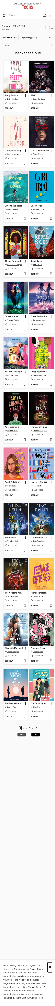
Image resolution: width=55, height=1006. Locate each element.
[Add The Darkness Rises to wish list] (51, 163)
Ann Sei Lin (37, 265)
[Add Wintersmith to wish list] (25, 550)
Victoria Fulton (13, 320)
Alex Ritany (11, 486)
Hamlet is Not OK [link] (39, 482)
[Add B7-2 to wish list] (51, 108)
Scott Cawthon (39, 99)
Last (35, 734)
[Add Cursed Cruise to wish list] (25, 329)
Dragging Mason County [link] (40, 372)
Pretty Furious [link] (11, 95)
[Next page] (36, 728)
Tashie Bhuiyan (13, 652)
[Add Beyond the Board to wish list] (25, 219)
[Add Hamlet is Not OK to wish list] (51, 495)
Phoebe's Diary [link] (38, 648)
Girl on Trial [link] (36, 206)
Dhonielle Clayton (40, 430)
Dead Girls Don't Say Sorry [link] (14, 482)
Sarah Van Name (39, 320)
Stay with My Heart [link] (14, 648)
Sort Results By (9, 37)
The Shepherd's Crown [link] (40, 537)
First (22, 734)
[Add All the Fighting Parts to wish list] (25, 274)
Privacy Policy (36, 969)
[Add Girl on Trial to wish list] (51, 219)
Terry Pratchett (12, 541)
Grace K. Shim (12, 375)
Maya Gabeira (12, 209)
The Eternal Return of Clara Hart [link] (14, 703)
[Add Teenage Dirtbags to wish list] (51, 606)
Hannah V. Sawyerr (14, 265)
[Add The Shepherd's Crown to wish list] (51, 550)
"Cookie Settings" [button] (36, 987)
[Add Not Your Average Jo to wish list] (25, 385)
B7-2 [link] (33, 95)
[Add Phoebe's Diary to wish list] (51, 661)
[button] (45, 28)
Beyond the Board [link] (13, 206)
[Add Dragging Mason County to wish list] (51, 385)
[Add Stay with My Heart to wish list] (25, 661)
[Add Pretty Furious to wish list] (25, 108)
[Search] (4, 15)
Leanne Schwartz (14, 154)
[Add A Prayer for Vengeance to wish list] (25, 163)
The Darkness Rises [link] (40, 150)
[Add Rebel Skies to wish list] (51, 274)
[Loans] (44, 16)
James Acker (38, 596)
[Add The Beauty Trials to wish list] (51, 440)
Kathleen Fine (38, 209)
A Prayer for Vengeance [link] (14, 150)
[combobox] (21, 15)
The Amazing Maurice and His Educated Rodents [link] (14, 593)
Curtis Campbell (39, 375)
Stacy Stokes (38, 154)
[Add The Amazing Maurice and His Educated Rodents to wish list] (25, 606)
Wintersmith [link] (10, 537)
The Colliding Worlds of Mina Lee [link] (40, 703)
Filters (7, 45)
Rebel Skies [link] (36, 261)
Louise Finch (12, 707)
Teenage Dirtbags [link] (39, 593)
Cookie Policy (37, 997)
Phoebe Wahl (38, 652)
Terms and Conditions (14, 969)
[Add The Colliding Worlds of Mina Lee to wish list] (51, 716)
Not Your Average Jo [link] (14, 372)
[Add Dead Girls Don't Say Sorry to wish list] (25, 495)
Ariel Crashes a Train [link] (14, 427)
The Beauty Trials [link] (39, 427)
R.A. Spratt (37, 486)
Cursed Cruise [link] (11, 316)
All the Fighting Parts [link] (14, 261)
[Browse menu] (50, 15)
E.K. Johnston (12, 99)
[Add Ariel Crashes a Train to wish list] (25, 440)
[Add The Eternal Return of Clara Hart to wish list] (25, 716)
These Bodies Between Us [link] (40, 316)
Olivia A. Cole (12, 430)
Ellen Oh (36, 707)
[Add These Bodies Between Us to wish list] (51, 329)
